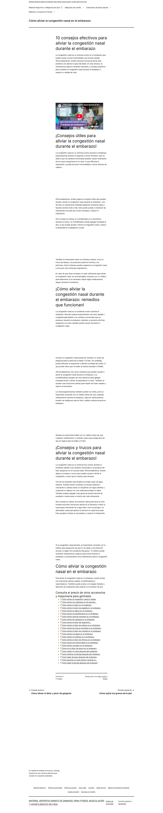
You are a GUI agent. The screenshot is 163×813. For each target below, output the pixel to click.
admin (60, 679)
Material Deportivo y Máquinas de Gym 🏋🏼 (46, 8)
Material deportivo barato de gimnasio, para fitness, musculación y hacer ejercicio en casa (58, 1)
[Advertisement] (81, 88)
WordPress (122, 804)
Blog (99, 676)
